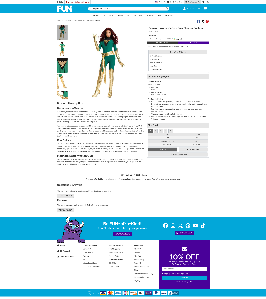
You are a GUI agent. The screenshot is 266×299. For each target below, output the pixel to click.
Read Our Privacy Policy (184, 282)
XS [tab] (150, 131)
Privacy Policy (114, 256)
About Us (138, 249)
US (160, 2)
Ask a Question (65, 196)
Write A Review (153, 32)
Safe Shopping (114, 249)
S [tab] (155, 131)
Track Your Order (176, 2)
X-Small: (153, 56)
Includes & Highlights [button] (158, 76)
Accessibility (139, 260)
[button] (191, 8)
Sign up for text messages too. (176, 274)
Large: (152, 66)
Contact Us (192, 2)
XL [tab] (171, 131)
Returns (86, 256)
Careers (137, 252)
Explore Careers (122, 234)
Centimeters (193, 149)
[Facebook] (165, 225)
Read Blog (185, 233)
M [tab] (160, 131)
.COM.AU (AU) (113, 267)
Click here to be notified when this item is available (168, 47)
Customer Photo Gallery (143, 274)
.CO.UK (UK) (113, 263)
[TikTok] (202, 225)
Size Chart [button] (153, 125)
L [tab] (165, 131)
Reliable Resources (141, 267)
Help (207, 2)
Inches (162, 149)
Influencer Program (141, 277)
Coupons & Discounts (91, 267)
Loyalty (137, 281)
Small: (152, 59)
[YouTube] (195, 225)
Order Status (88, 252)
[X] (180, 225)
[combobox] (134, 9)
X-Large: (153, 69)
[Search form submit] (167, 9)
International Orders (90, 263)
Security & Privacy (115, 252)
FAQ (84, 260)
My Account (65, 251)
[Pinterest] (187, 225)
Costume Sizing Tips (178, 154)
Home (62, 245)
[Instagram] (173, 225)
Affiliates (137, 256)
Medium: (152, 62)
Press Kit (137, 263)
